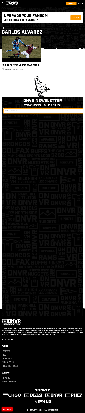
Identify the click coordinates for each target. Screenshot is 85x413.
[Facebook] (3, 340)
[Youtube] (12, 340)
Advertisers (6, 351)
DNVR (21, 60)
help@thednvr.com (9, 382)
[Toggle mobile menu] (3, 3)
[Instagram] (9, 340)
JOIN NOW (75, 18)
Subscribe (71, 3)
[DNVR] (53, 395)
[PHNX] (42, 401)
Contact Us (6, 378)
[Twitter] (6, 339)
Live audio (7, 409)
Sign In (80, 3)
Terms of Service (8, 362)
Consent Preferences (10, 366)
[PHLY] (73, 395)
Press (4, 355)
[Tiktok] (16, 340)
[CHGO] (12, 395)
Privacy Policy (7, 358)
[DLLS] (33, 395)
